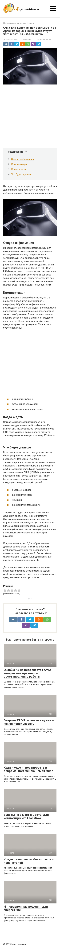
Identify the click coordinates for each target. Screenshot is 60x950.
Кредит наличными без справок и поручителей (29, 861)
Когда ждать (18, 169)
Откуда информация (22, 159)
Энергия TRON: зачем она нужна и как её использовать (29, 722)
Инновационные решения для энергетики (26, 908)
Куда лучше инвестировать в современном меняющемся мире (28, 769)
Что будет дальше (21, 174)
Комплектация (19, 164)
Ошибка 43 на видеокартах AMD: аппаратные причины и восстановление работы (27, 673)
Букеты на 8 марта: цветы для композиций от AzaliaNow (26, 816)
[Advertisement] (30, 117)
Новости (27, 40)
